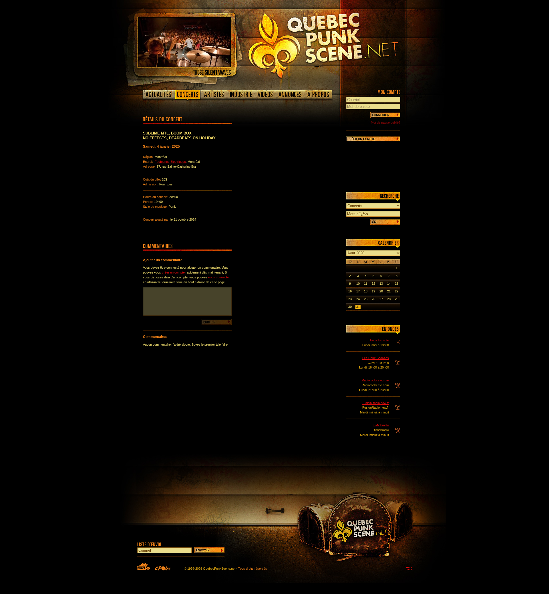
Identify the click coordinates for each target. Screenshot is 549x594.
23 (350, 299)
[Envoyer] (209, 550)
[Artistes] (214, 94)
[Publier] (217, 322)
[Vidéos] (265, 94)
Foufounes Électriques (170, 161)
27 (381, 299)
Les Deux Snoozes (375, 358)
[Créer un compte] (373, 139)
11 (365, 283)
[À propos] (318, 94)
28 (389, 299)
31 (358, 306)
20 (381, 291)
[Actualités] (158, 94)
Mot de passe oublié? (385, 122)
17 (358, 291)
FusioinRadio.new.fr (375, 403)
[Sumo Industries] (409, 568)
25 (365, 299)
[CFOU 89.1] (162, 568)
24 (358, 299)
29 (396, 299)
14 (389, 283)
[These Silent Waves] (184, 66)
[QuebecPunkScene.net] (335, 44)
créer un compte (173, 272)
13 (381, 283)
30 (350, 306)
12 (373, 283)
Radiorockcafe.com (375, 380)
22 (396, 291)
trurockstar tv (379, 340)
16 (350, 291)
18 (365, 291)
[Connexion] (385, 115)
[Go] (385, 222)
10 (358, 283)
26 (373, 299)
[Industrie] (241, 94)
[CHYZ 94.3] (143, 566)
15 (396, 283)
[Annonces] (290, 94)
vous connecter (219, 277)
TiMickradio (381, 425)
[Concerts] (187, 95)
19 (373, 291)
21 (389, 291)
